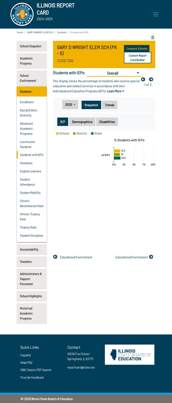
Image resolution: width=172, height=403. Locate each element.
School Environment (28, 77)
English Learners (30, 171)
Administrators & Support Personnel (31, 279)
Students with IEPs (32, 155)
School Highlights (31, 296)
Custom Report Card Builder (138, 58)
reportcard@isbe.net (81, 367)
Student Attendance (27, 181)
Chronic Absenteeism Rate (32, 203)
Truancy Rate (28, 227)
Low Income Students (27, 144)
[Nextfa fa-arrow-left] (152, 79)
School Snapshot (30, 46)
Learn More (114, 91)
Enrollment (27, 102)
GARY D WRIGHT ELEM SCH (40, 32)
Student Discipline (31, 235)
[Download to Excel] (152, 37)
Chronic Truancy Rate (30, 216)
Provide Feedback (32, 377)
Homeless (26, 163)
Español (26, 355)
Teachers (26, 261)
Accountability (29, 249)
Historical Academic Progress (26, 313)
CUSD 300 (65, 60)
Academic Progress (26, 60)
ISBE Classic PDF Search (36, 370)
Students (25, 91)
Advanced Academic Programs (26, 128)
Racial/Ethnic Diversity (28, 112)
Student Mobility (30, 192)
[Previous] (144, 79)
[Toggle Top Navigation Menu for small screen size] (156, 14)
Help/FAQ (26, 362)
